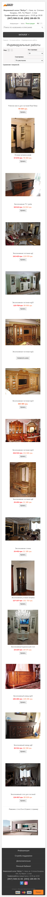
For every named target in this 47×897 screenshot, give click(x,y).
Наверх (38, 892)
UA (41, 23)
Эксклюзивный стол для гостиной (23, 794)
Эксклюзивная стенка (23, 548)
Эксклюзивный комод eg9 (23, 745)
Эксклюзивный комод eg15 (23, 696)
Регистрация (30, 23)
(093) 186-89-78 (32, 18)
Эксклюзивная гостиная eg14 (23, 450)
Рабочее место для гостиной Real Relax (22, 106)
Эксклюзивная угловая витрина (22, 598)
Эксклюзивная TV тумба (23, 204)
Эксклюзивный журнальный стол (23, 647)
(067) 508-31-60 (15, 18)
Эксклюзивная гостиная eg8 (23, 499)
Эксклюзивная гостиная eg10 (23, 302)
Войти (22, 23)
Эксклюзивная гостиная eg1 (23, 253)
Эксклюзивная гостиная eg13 (23, 401)
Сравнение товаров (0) (11, 65)
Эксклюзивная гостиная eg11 (23, 352)
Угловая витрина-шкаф (23, 155)
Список (9, 50)
